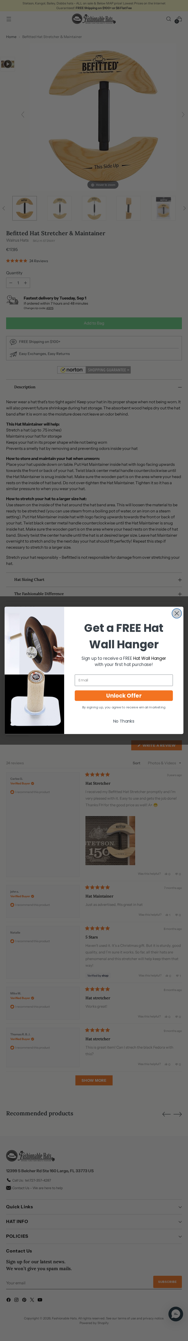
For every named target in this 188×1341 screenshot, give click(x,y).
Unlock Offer (123, 695)
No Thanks (124, 721)
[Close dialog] (176, 613)
